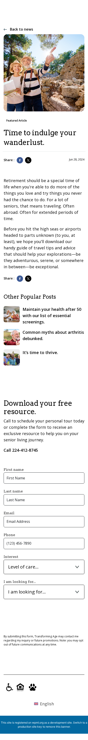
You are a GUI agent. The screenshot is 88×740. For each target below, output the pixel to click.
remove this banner (58, 726)
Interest (11, 557)
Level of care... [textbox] (23, 567)
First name (14, 469)
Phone (9, 535)
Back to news (21, 29)
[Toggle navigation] (80, 13)
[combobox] (44, 567)
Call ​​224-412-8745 (21, 450)
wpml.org (38, 722)
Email (9, 513)
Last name (13, 491)
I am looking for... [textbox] (27, 592)
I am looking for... (20, 582)
